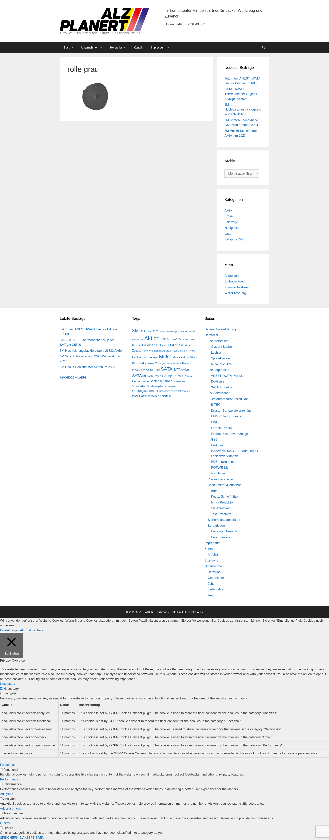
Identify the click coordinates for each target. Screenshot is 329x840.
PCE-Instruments (223, 462)
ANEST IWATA (171, 339)
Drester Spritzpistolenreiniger (232, 410)
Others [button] (5, 823)
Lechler (216, 352)
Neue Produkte (174, 363)
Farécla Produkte (223, 428)
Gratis (175, 345)
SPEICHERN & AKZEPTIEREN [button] (22, 837)
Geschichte (216, 578)
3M (135, 330)
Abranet (190, 331)
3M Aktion (145, 331)
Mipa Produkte (221, 364)
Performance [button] (9, 779)
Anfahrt (213, 554)
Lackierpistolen (218, 370)
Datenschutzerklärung (220, 329)
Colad (192, 339)
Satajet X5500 (234, 239)
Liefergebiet (216, 589)
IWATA (191, 350)
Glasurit (164, 345)
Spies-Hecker (220, 358)
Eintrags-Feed (234, 281)
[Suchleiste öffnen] (263, 47)
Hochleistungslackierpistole (156, 350)
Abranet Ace (137, 339)
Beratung (214, 572)
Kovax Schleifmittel (224, 496)
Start (66, 47)
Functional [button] (7, 765)
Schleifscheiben (161, 381)
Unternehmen (89, 47)
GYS (214, 439)
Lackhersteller (218, 341)
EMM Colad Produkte (226, 416)
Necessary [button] (7, 684)
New (143, 370)
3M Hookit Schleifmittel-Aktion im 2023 (87, 367)
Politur (157, 370)
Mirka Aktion (180, 357)
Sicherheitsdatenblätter (224, 520)
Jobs (211, 583)
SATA (166, 368)
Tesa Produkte (221, 514)
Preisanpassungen (221, 479)
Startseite (211, 560)
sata (227, 233)
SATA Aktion (181, 369)
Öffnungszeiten (143, 391)
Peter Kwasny (221, 537)
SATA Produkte (221, 387)
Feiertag (136, 345)
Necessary (11, 688)
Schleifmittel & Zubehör (224, 485)
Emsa (228, 216)
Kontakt (138, 47)
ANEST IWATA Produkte (228, 376)
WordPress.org (235, 293)
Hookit (175, 350)
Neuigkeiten (232, 228)
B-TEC (215, 404)
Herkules (217, 445)
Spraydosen (216, 525)
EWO (215, 422)
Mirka (165, 357)
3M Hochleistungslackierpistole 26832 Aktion (242, 109)
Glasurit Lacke (221, 346)
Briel (214, 491)
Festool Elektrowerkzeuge (229, 434)
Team (211, 595)
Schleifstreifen (179, 381)
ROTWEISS (219, 467)
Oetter (149, 369)
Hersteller (116, 47)
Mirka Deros (146, 363)
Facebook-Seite (73, 377)
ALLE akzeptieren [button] (32, 630)
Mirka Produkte (222, 502)
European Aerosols (224, 531)
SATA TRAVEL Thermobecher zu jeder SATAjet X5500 (240, 94)
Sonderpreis (170, 386)
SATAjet (139, 375)
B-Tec (185, 339)
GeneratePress (193, 612)
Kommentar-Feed (236, 287)
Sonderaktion (139, 386)
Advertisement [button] (10, 808)
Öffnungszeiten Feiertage (156, 395)
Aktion (228, 210)
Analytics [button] (6, 794)
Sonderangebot (155, 386)
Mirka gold (160, 363)
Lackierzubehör (219, 393)
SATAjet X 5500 (173, 376)
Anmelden (231, 276)
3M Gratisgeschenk (175, 331)
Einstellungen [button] (9, 630)
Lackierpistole (142, 357)
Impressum (158, 47)
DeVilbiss (217, 381)
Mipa (155, 357)
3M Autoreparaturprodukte (229, 399)
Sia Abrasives (221, 508)
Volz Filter (218, 473)
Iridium (183, 350)
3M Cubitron (158, 331)
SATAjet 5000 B (154, 376)
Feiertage (231, 222)
